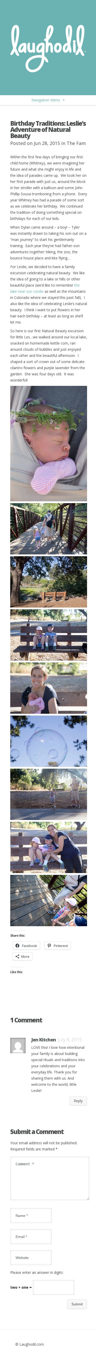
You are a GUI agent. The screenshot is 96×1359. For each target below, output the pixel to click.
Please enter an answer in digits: (36, 1272)
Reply (78, 1100)
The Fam (76, 143)
